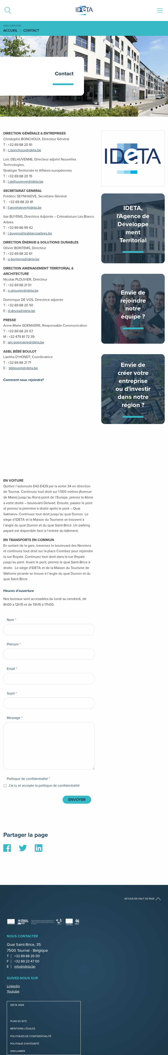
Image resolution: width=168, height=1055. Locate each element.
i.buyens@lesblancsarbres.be (30, 233)
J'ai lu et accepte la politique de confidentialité (43, 785)
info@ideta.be (24, 966)
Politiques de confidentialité (30, 1036)
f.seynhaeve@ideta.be (25, 207)
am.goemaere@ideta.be (26, 342)
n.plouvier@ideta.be (23, 290)
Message (14, 718)
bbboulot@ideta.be (23, 368)
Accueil (10, 30)
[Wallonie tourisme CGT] (31, 922)
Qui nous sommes (133, 228)
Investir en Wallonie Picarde (133, 389)
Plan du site (18, 1021)
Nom (11, 620)
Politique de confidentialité (28, 779)
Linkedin (13, 986)
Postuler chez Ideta (133, 309)
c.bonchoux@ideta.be (24, 150)
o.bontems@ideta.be (23, 259)
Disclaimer (17, 1051)
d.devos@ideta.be (21, 310)
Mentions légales (22, 1029)
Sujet (12, 693)
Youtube (13, 991)
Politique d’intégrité (24, 1044)
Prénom (14, 644)
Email (12, 669)
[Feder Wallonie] (68, 921)
